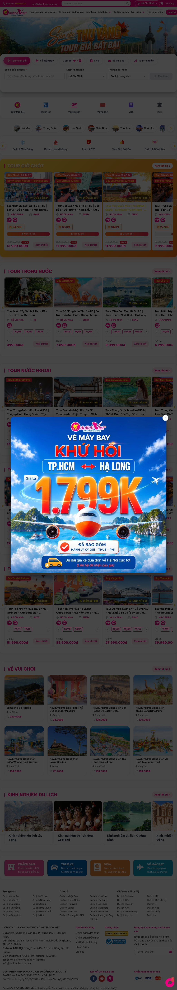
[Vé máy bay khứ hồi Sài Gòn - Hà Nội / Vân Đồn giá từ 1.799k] (88, 495)
